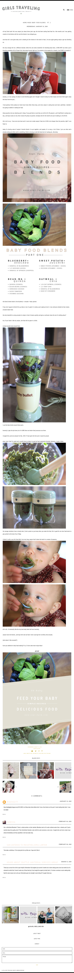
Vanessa (11, 822)
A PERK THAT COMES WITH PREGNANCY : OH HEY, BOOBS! (28, 770)
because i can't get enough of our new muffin (63, 914)
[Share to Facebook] (39, 751)
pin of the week (47, 753)
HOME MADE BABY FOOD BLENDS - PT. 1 (46, 770)
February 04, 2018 (65, 821)
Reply (4, 814)
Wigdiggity (12, 801)
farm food (41, 753)
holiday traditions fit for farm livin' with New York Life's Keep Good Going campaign (45, 915)
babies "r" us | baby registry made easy (63, 770)
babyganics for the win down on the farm (10, 914)
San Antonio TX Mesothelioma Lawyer (27, 845)
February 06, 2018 (65, 844)
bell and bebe (34, 753)
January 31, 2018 (65, 801)
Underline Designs (20, 970)
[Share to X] (35, 751)
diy (37, 753)
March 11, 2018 (66, 862)
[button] (70, 10)
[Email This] (32, 751)
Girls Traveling (8, 970)
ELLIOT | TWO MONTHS (11, 770)
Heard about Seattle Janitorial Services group (32, 862)
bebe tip (28, 753)
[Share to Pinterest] (42, 751)
